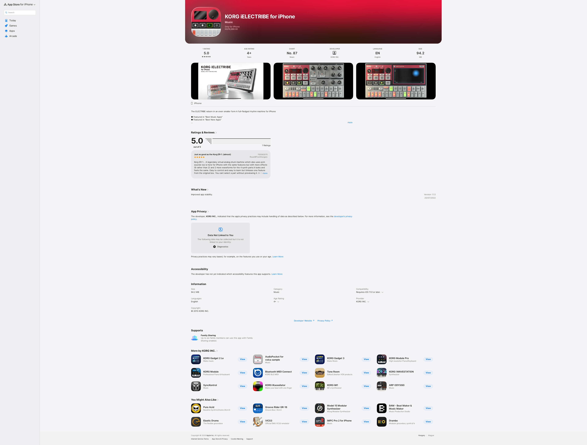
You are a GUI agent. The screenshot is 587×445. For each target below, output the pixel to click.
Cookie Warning (237, 439)
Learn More (277, 256)
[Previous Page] (188, 373)
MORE (265, 173)
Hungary (421, 435)
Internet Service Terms (200, 439)
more (350, 122)
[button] (20, 20)
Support (249, 439)
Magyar (431, 435)
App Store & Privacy (220, 439)
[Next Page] (439, 373)
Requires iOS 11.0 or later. (368, 292)
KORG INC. (361, 301)
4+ (275, 301)
